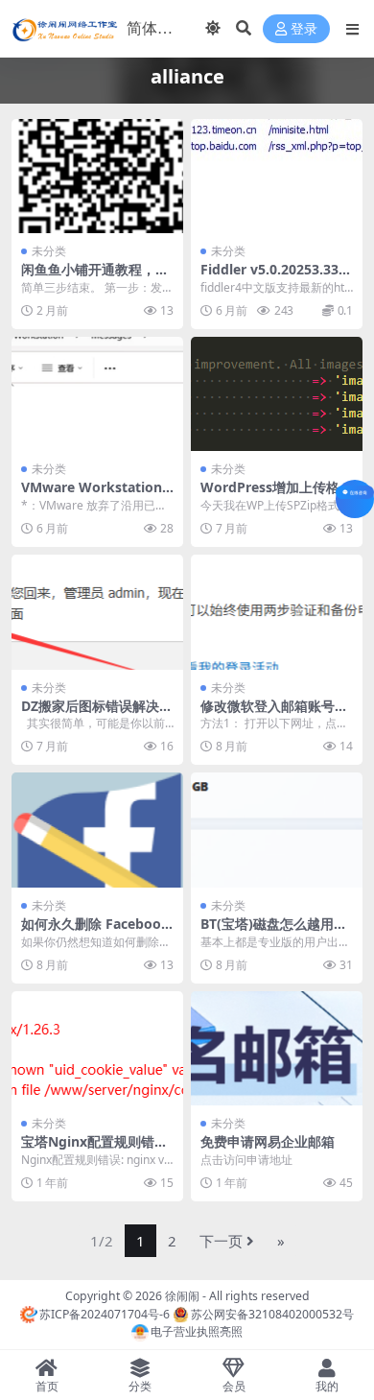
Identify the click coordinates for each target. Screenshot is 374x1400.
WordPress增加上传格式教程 (276, 495)
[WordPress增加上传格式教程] (276, 394)
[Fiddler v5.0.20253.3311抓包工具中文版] (276, 176)
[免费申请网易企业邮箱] (276, 1048)
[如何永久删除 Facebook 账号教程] (97, 829)
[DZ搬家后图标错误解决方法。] (97, 612)
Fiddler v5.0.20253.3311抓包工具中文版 (273, 277)
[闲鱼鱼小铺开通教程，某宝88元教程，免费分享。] (97, 176)
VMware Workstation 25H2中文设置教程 (97, 495)
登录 (304, 29)
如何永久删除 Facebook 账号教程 (95, 931)
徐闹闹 (182, 1296)
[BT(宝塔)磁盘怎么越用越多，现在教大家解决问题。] (276, 829)
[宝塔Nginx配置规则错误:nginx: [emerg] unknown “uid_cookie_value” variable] (97, 1048)
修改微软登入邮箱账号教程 (274, 714)
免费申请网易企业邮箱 (267, 1141)
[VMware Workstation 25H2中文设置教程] (97, 394)
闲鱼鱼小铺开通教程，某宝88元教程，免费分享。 (96, 277)
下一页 (221, 1240)
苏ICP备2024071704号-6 (104, 1314)
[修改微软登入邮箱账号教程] (276, 612)
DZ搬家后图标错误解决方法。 (97, 714)
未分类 (49, 251)
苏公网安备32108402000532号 (272, 1314)
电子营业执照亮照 (197, 1331)
